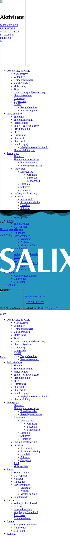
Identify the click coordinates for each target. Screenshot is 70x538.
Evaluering (19, 347)
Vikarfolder (20, 527)
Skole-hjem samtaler (31, 414)
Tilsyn (17, 338)
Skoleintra (19, 365)
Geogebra (25, 460)
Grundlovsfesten (22, 518)
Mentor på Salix (29, 493)
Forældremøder (28, 411)
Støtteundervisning (30, 451)
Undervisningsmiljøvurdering (29, 341)
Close (3, 313)
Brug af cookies (28, 356)
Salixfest (25, 435)
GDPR (17, 353)
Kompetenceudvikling (25, 524)
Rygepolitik (20, 350)
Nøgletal (18, 229)
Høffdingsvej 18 (9, 229)
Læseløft (25, 454)
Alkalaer (25, 457)
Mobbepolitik (21, 217)
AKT (16, 463)
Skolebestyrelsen (23, 344)
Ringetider (19, 232)
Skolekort (19, 386)
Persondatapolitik (29, 359)
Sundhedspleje (21, 393)
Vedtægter (25, 238)
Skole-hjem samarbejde (26, 408)
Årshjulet (25, 490)
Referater (18, 506)
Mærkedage (26, 420)
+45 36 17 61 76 (35, 302)
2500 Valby (6, 235)
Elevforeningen (22, 235)
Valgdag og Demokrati (26, 512)
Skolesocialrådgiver (24, 399)
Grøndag (32, 423)
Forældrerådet (21, 497)
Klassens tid (26, 448)
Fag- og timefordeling (25, 441)
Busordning (20, 383)
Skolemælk (20, 390)
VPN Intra (19, 530)
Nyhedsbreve (21, 322)
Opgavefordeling (23, 509)
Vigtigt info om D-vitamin (34, 396)
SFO (16, 380)
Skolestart (19, 405)
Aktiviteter (19, 417)
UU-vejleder (20, 226)
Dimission (25, 438)
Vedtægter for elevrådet (26, 503)
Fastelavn (32, 426)
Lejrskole (25, 432)
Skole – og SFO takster (26, 374)
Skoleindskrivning (23, 368)
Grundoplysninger (23, 328)
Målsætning (20, 334)
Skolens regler (21, 223)
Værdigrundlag (22, 331)
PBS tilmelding (22, 377)
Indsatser (18, 445)
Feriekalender (21, 371)
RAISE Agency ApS (49, 308)
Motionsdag (33, 429)
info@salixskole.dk (35, 296)
